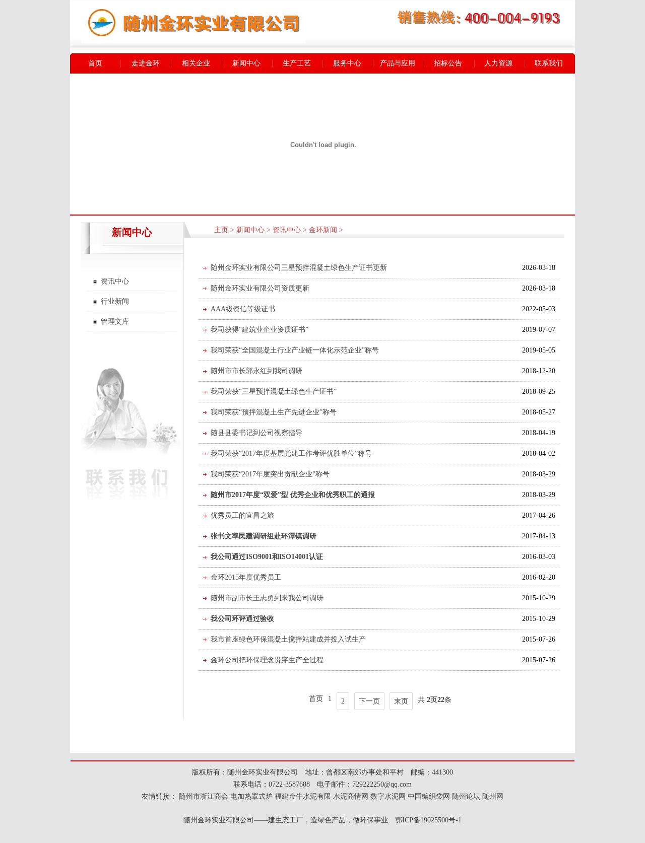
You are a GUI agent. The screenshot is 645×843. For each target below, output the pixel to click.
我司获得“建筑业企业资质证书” (259, 329)
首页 (95, 63)
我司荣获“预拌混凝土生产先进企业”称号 (274, 412)
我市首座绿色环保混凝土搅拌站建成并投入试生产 (288, 639)
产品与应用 (397, 63)
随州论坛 (466, 796)
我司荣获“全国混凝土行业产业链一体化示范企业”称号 (295, 350)
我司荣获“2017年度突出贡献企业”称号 (270, 474)
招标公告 (448, 63)
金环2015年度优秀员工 (246, 577)
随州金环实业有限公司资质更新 (260, 288)
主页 (221, 230)
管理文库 (115, 321)
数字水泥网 (388, 796)
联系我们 (549, 63)
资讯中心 (115, 281)
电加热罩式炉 (251, 796)
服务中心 (347, 63)
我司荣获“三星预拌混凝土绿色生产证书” (274, 391)
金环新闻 (323, 230)
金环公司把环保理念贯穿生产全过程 (267, 660)
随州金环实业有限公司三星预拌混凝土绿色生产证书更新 (299, 267)
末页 (401, 701)
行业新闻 (115, 301)
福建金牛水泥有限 (303, 796)
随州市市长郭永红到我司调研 (256, 371)
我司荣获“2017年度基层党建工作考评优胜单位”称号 (291, 453)
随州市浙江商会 (202, 796)
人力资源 (498, 63)
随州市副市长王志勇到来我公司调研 (267, 598)
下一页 (369, 701)
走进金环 (146, 63)
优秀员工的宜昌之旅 (242, 515)
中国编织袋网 (429, 796)
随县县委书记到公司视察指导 (256, 433)
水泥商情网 (350, 796)
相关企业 (196, 63)
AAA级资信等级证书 (243, 309)
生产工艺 (297, 63)
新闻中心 (246, 63)
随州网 (492, 796)
